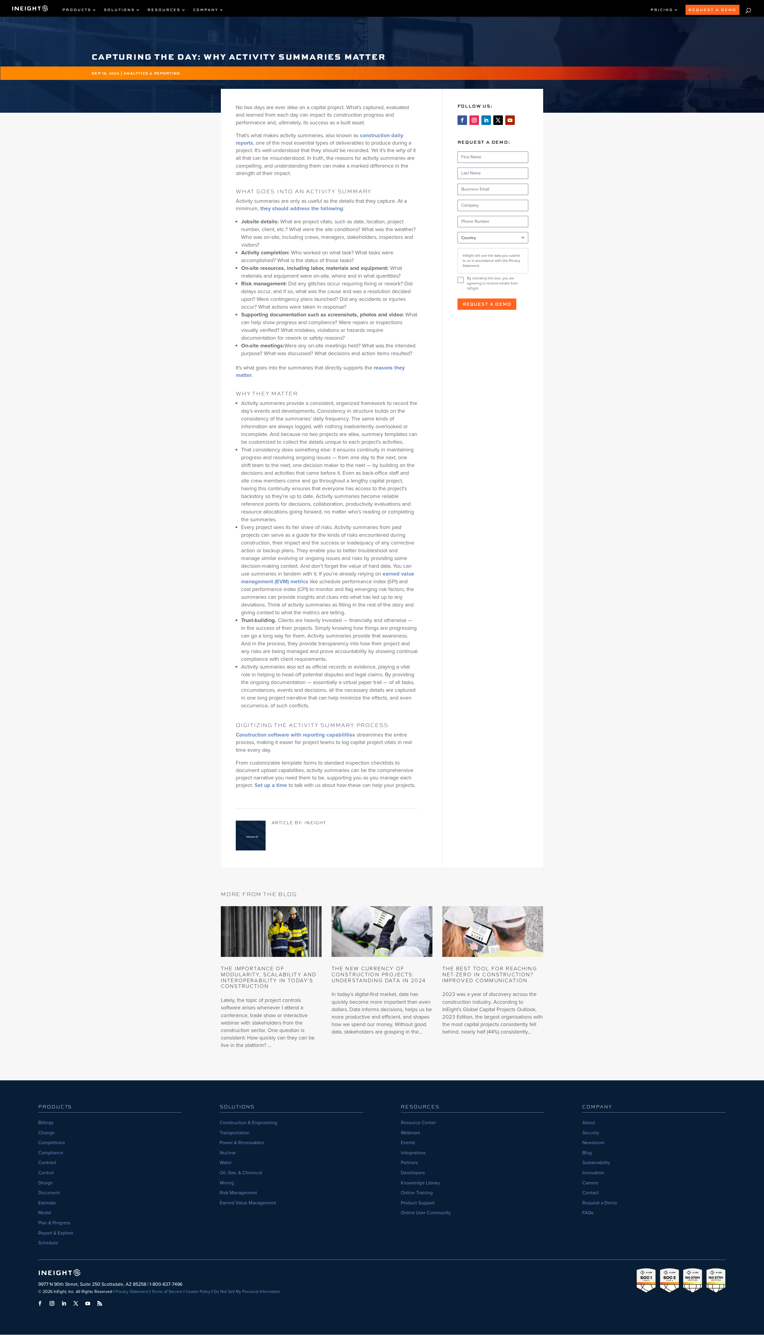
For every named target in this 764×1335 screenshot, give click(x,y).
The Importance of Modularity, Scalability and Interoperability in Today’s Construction (268, 977)
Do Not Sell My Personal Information (247, 1291)
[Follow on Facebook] (462, 120)
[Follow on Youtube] (510, 120)
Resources (164, 10)
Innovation (593, 1172)
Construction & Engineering (248, 1122)
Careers (590, 1182)
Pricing (662, 10)
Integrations (413, 1152)
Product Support (418, 1202)
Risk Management (238, 1192)
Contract (47, 1162)
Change (46, 1132)
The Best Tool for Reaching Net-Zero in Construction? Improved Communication (489, 974)
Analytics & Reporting (152, 73)
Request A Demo (712, 9)
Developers (413, 1172)
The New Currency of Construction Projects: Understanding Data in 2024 (379, 974)
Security (590, 1132)
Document (49, 1192)
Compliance (50, 1152)
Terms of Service (167, 1291)
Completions (51, 1142)
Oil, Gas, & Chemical (241, 1172)
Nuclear (228, 1152)
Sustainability (596, 1162)
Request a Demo (487, 304)
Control (46, 1172)
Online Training (417, 1192)
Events (408, 1142)
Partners (409, 1162)
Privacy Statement (131, 1291)
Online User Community (426, 1212)
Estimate (47, 1202)
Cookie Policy (198, 1291)
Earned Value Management (248, 1202)
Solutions (119, 10)
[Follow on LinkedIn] (486, 120)
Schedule (48, 1242)
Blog (587, 1152)
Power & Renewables (242, 1142)
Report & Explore (55, 1232)
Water (226, 1162)
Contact (590, 1192)
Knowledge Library (420, 1182)
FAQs (587, 1212)
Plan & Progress (54, 1222)
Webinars (410, 1132)
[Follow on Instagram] (474, 120)
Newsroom (593, 1142)
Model (44, 1212)
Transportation (234, 1132)
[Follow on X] (498, 120)
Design (45, 1182)
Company (205, 10)
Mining (227, 1182)
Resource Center (418, 1122)
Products (76, 10)
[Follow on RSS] (99, 1303)
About (588, 1122)
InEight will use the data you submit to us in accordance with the (491, 260)
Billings (45, 1122)
